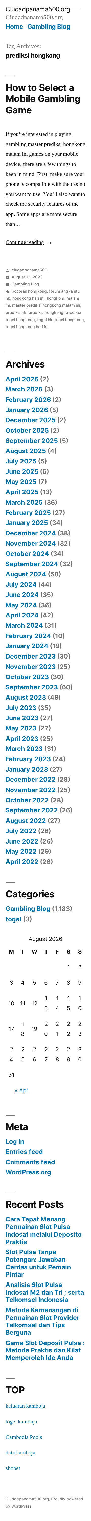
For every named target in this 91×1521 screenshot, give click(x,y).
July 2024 (21, 584)
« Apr (21, 1090)
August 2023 (26, 697)
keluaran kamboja (25, 1405)
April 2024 (22, 615)
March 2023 (24, 748)
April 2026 (22, 379)
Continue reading (29, 242)
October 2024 (27, 553)
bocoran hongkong (29, 291)
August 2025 (26, 451)
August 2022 (26, 820)
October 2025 (27, 430)
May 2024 (21, 605)
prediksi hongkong (46, 312)
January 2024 (27, 646)
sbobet (13, 1468)
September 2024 (32, 564)
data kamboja (20, 1452)
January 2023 (27, 769)
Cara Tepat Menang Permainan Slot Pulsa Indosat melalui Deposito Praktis (44, 1230)
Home (14, 26)
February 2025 (28, 512)
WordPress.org (28, 1172)
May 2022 (21, 851)
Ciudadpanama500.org (38, 9)
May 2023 (21, 728)
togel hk (44, 319)
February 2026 (28, 399)
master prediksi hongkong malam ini (46, 305)
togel (13, 919)
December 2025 (31, 420)
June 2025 (22, 471)
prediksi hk (16, 312)
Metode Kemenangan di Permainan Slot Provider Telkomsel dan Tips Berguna (42, 1321)
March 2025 (24, 502)
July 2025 (21, 461)
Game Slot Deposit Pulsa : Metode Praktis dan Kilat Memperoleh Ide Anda (45, 1350)
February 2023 (28, 759)
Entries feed (24, 1152)
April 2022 (22, 862)
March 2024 (24, 625)
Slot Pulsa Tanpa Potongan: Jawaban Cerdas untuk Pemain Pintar (38, 1263)
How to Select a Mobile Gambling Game (43, 99)
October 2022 (27, 800)
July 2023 (21, 708)
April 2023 (22, 738)
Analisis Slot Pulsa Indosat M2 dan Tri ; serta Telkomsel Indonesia (45, 1292)
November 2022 (31, 790)
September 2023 (32, 687)
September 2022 (32, 810)
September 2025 (32, 440)
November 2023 (31, 666)
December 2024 (31, 533)
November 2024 (31, 543)
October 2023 (27, 677)
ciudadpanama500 (29, 270)
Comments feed (30, 1162)
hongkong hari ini (28, 298)
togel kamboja (21, 1421)
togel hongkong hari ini (27, 326)
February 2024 (28, 636)
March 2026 (24, 389)
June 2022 (22, 841)
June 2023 (22, 718)
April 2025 (22, 492)
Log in (15, 1141)
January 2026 (27, 410)
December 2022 (31, 779)
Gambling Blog (49, 26)
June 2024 (22, 594)
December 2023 (31, 656)
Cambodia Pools (24, 1437)
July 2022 (21, 831)
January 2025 (27, 523)
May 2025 (21, 481)
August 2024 (26, 574)
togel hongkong (69, 319)
